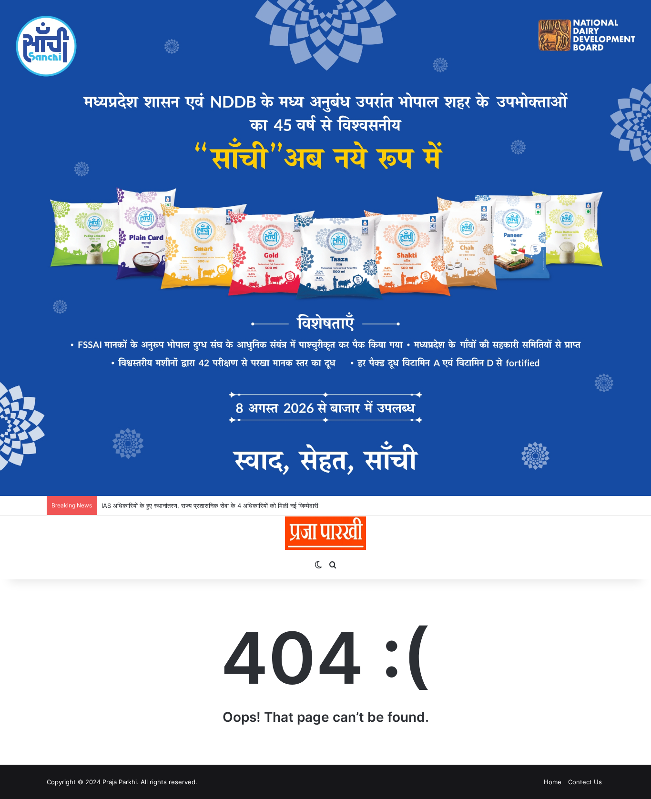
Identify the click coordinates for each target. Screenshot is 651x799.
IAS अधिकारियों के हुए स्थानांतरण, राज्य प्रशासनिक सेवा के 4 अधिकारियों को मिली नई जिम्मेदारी (210, 505)
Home (552, 782)
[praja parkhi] (325, 533)
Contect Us (585, 782)
